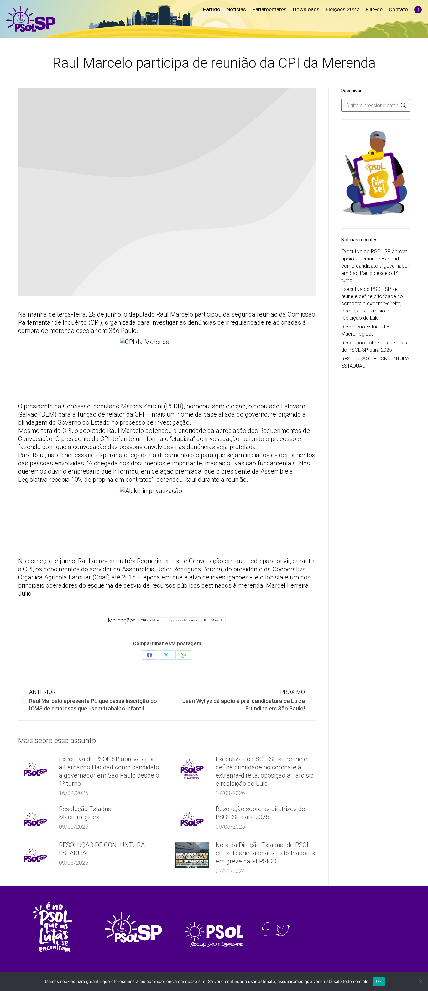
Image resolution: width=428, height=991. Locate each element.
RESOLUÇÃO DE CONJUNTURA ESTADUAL (102, 849)
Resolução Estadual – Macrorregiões (89, 813)
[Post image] (35, 769)
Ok (379, 981)
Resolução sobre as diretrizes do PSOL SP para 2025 (260, 813)
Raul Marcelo (214, 620)
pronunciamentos (184, 620)
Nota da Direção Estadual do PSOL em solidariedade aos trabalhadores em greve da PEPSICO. (265, 853)
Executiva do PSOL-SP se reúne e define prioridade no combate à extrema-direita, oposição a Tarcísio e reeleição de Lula (265, 771)
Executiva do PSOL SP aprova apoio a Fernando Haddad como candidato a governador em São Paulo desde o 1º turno (109, 771)
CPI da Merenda (153, 620)
